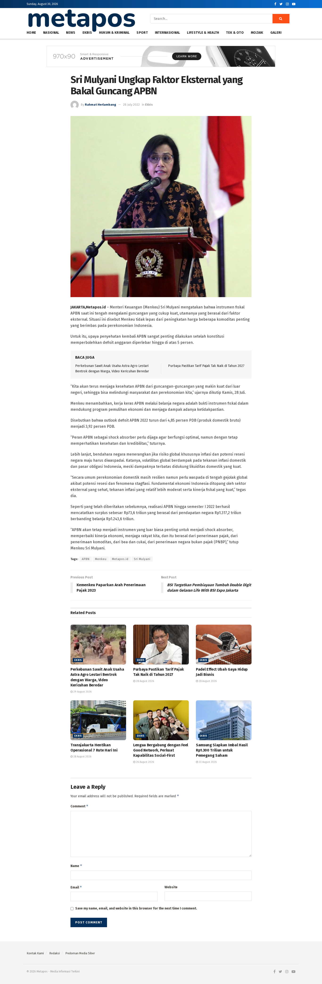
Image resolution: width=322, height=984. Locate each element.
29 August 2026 (82, 691)
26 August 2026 (144, 762)
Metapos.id (120, 559)
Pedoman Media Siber (80, 953)
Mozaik (257, 33)
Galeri (276, 33)
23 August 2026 (207, 762)
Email (76, 887)
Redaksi (54, 953)
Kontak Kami (35, 953)
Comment (79, 806)
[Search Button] (280, 18)
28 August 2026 (144, 681)
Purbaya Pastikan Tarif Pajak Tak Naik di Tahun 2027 (206, 366)
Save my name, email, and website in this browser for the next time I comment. (136, 908)
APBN (86, 559)
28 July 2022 (131, 104)
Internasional (167, 33)
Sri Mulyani (142, 559)
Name (76, 866)
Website (171, 887)
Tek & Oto (235, 33)
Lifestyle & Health (203, 33)
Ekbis (149, 104)
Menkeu (101, 559)
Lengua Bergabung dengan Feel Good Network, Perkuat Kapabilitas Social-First (160, 750)
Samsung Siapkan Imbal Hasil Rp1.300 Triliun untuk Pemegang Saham (222, 750)
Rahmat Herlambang (100, 104)
